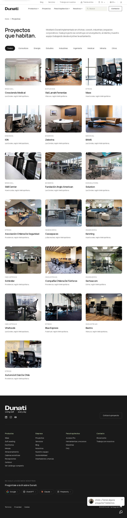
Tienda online (88, 2)
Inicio (7, 19)
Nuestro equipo (41, 452)
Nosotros (77, 8)
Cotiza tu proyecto (111, 415)
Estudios (49, 48)
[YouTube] (15, 417)
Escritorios (9, 445)
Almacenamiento (12, 452)
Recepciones (10, 459)
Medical (91, 48)
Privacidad (17, 507)
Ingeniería (77, 48)
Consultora (23, 48)
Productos (32, 8)
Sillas (7, 438)
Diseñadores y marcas (44, 459)
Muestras (70, 445)
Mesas (8, 448)
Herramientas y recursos (76, 441)
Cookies (27, 507)
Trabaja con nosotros (68, 2)
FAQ (67, 448)
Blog (41, 2)
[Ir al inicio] (11, 8)
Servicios (51, 2)
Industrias (63, 48)
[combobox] (98, 8)
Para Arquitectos (61, 8)
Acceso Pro (70, 438)
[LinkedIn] (6, 417)
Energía (37, 48)
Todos (10, 48)
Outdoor (8, 462)
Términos (8, 507)
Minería (103, 48)
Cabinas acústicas (12, 455)
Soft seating (10, 441)
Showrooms (101, 438)
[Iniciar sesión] (121, 2)
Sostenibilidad (41, 455)
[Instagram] (11, 417)
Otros (114, 48)
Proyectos (46, 8)
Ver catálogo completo (14, 466)
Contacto (115, 8)
